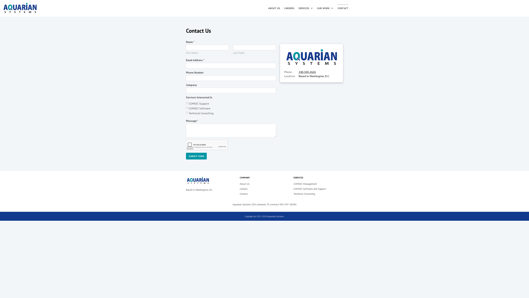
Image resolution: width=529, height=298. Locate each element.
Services (304, 8)
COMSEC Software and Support (309, 188)
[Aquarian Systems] (20, 8)
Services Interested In (199, 97)
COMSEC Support (199, 103)
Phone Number (195, 72)
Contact (343, 8)
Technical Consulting (201, 113)
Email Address (195, 60)
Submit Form (196, 156)
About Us (274, 8)
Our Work (323, 8)
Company (191, 85)
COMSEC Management (305, 183)
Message (192, 121)
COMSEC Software (199, 108)
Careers (289, 8)
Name (190, 42)
